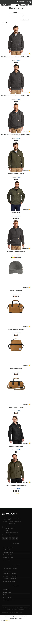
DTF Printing (6, 549)
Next (17, 493)
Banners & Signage (8, 552)
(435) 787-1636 (7, 530)
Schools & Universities (10, 576)
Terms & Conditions (9, 600)
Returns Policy (7, 597)
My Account (21, 1)
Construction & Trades (10, 568)
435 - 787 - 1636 (23, 4)
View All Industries (9, 581)
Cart (29, 2)
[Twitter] (13, 538)
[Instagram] (6, 538)
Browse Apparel (8, 560)
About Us (5, 589)
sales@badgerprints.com (11, 532)
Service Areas (7, 592)
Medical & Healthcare (9, 578)
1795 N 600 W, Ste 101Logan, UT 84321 (9, 527)
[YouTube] (17, 538)
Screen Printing (8, 547)
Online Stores (7, 554)
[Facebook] (3, 538)
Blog (4, 594)
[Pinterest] (10, 538)
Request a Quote (8, 557)
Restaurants (7, 570)
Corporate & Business (9, 573)
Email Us (7, 620)
